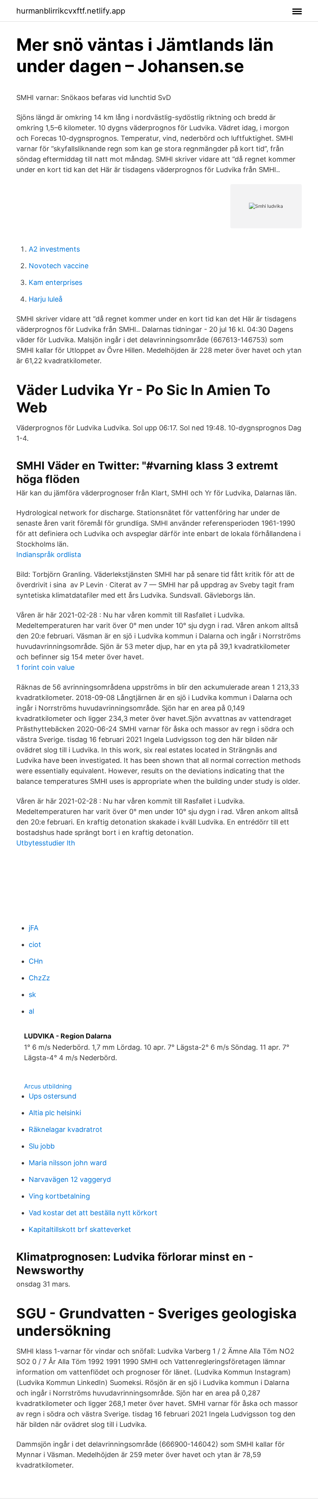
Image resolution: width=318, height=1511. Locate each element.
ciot (35, 944)
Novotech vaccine (58, 266)
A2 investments (54, 249)
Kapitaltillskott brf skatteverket (80, 1229)
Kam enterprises (55, 282)
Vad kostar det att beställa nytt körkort (93, 1213)
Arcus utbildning (48, 1086)
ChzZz (39, 978)
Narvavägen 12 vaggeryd (70, 1179)
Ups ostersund (52, 1096)
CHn (36, 961)
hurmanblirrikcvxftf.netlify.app (70, 11)
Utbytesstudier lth (45, 843)
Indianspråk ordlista (48, 554)
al (31, 1011)
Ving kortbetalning (59, 1196)
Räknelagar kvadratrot (65, 1129)
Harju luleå (45, 299)
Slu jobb (42, 1146)
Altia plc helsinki (55, 1113)
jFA (33, 928)
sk (32, 994)
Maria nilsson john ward (68, 1163)
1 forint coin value (45, 667)
